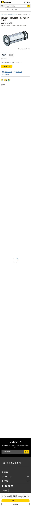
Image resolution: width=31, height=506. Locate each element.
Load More (15, 323)
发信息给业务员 (13, 463)
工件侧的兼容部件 (9, 95)
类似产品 (7, 74)
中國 (2, 14)
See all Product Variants (21, 135)
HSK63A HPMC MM (18, 242)
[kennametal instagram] (12, 486)
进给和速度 (19, 72)
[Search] (28, 6)
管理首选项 (15, 504)
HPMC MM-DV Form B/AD (20, 251)
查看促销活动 (21, 9)
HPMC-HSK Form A (18, 233)
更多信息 (25, 498)
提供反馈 (5, 491)
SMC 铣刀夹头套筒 (12, 14)
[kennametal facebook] (2, 486)
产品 (5, 14)
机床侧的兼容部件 (9, 93)
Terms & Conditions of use (22, 188)
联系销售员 (7, 66)
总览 (5, 88)
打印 (4, 84)
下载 (5, 91)
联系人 (28, 2)
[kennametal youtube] (9, 486)
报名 (26, 452)
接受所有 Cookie (15, 501)
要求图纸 (3, 205)
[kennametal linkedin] (6, 486)
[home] (5, 2)
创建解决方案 (26, 176)
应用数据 (6, 90)
